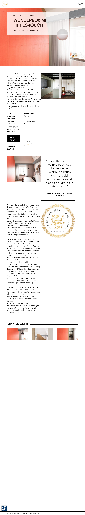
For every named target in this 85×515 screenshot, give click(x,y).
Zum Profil (13, 138)
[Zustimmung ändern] (4, 508)
